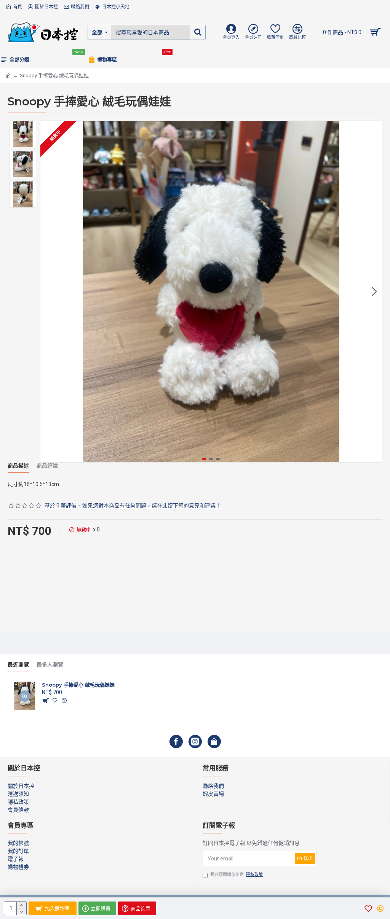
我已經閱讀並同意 (236, 874)
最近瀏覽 (18, 664)
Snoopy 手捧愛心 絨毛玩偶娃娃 (78, 685)
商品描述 (18, 466)
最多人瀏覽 (50, 664)
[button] (48, 291)
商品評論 (47, 466)
